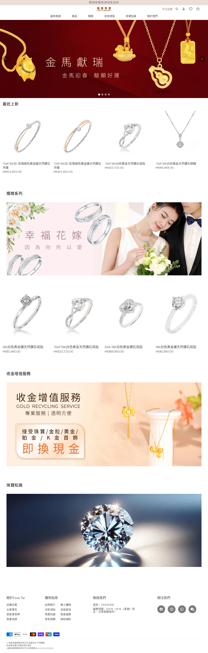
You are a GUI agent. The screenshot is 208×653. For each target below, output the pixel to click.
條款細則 (65, 619)
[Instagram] (172, 609)
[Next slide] (202, 59)
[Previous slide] (6, 59)
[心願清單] (190, 8)
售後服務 (65, 614)
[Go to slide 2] (102, 94)
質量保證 (11, 619)
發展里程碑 (13, 614)
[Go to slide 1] (99, 94)
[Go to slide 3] (106, 94)
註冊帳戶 (50, 604)
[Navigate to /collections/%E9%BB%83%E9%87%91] (104, 59)
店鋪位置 (11, 604)
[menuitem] (55, 16)
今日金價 (167, 9)
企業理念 (11, 609)
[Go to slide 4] (109, 94)
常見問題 (50, 619)
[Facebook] (161, 609)
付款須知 (50, 609)
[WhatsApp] (182, 609)
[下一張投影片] (195, 142)
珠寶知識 (50, 614)
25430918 (107, 604)
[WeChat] (192, 609)
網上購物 (65, 604)
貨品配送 (65, 609)
